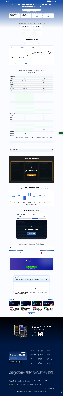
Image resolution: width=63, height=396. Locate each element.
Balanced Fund (29, 384)
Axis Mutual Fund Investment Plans (22, 380)
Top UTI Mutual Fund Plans (40, 380)
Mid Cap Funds (39, 384)
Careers (48, 355)
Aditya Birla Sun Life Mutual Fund (26, 379)
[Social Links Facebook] (45, 388)
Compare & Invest (40, 362)
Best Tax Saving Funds (33, 354)
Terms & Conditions (49, 359)
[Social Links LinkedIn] (46, 388)
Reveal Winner (26, 34)
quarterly (32, 204)
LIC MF (48, 379)
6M (16, 63)
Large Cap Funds (16, 384)
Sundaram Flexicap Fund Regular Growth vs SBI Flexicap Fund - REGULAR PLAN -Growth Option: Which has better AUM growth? (31, 284)
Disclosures (48, 364)
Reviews (39, 364)
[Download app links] (34, 333)
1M (11, 63)
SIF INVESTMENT (40, 350)
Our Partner (48, 350)
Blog (30, 359)
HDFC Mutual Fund (19, 379)
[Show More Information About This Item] (15, 76)
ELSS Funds (20, 384)
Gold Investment (40, 354)
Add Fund (37, 16)
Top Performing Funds (33, 351)
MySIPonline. (15, 388)
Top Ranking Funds (32, 350)
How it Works (40, 363)
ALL (28, 63)
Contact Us (48, 354)
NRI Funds (31, 355)
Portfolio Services (40, 355)
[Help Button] (61, 392)
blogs (49, 299)
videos (52, 299)
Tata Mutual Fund (47, 380)
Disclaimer (48, 363)
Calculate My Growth (31, 233)
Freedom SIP (40, 351)
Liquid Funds (24, 384)
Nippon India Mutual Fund (26, 381)
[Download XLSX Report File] (34, 72)
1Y (21, 63)
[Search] (52, 1)
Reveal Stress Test (31, 175)
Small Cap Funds (34, 384)
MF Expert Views (32, 362)
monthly (28, 204)
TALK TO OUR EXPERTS (31, 266)
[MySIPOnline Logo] (9, 1)
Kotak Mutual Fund (11, 381)
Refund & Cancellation (50, 362)
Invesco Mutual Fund (43, 379)
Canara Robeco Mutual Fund (36, 379)
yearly (35, 204)
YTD (19, 63)
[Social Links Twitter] (48, 388)
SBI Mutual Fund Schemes (18, 381)
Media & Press (49, 351)
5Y (26, 63)
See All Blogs (31, 313)
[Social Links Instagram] (51, 388)
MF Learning (31, 364)
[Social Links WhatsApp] (53, 388)
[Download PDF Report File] (32, 72)
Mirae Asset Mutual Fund (12, 379)
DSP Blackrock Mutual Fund (13, 380)
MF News (31, 363)
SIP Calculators (40, 359)
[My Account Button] (56, 1)
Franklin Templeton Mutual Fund (31, 380)
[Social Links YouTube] (50, 388)
